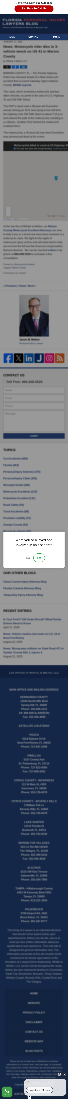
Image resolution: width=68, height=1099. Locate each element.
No (28, 558)
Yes (39, 558)
